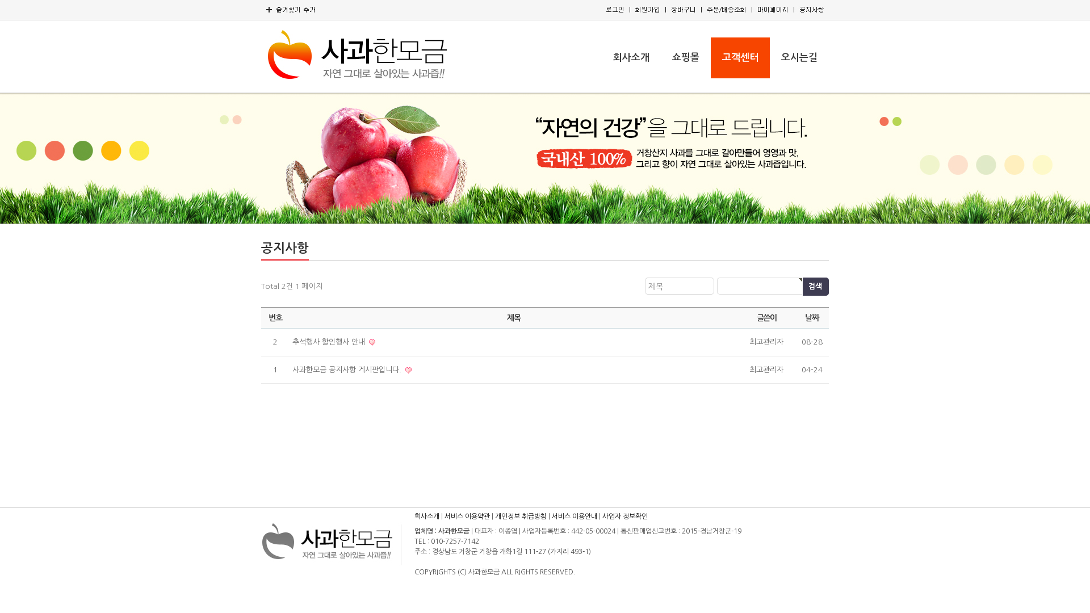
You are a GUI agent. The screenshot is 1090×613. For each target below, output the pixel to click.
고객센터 (740, 57)
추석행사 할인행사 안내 (329, 342)
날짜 (811, 318)
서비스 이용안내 (574, 516)
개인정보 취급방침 (521, 516)
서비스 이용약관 (467, 516)
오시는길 (799, 57)
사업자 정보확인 (625, 516)
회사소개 (631, 57)
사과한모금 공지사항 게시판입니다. (348, 369)
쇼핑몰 (685, 57)
